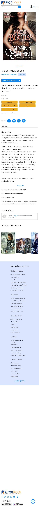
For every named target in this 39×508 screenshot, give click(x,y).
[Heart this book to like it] (17, 66)
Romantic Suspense (16, 309)
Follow (22, 74)
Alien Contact (14, 363)
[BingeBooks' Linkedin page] (11, 497)
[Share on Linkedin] (19, 121)
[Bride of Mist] (8, 241)
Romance (14, 295)
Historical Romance (16, 303)
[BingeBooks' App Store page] (6, 504)
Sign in (35, 7)
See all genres (19, 381)
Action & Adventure (16, 319)
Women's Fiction (15, 332)
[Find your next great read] (11, 3)
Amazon (9, 102)
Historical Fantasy (16, 347)
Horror (12, 324)
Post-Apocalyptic (15, 374)
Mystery (21, 271)
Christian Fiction (15, 322)
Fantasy (13, 337)
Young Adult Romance (17, 311)
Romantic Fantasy (16, 352)
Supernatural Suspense (17, 290)
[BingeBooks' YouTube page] (14, 497)
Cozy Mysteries (15, 277)
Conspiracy (14, 274)
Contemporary (15, 340)
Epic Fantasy (14, 344)
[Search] (19, 7)
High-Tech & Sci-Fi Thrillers (18, 282)
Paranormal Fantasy (16, 350)
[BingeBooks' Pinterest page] (17, 497)
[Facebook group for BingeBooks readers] (1, 497)
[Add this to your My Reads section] (19, 66)
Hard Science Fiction (16, 368)
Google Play (9, 109)
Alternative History (16, 365)
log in (16, 216)
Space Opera (14, 376)
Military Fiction (15, 327)
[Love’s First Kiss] (23, 241)
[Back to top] (33, 501)
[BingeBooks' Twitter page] (5, 497)
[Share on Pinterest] (24, 121)
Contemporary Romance (18, 298)
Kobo (27, 106)
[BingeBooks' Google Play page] (18, 504)
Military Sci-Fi (14, 371)
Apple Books (27, 102)
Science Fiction (16, 360)
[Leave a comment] (22, 66)
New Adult (22, 355)
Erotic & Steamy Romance (18, 301)
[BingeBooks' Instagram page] (8, 497)
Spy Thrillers (21, 274)
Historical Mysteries (16, 285)
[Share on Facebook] (9, 121)
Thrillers (13, 271)
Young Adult (14, 330)
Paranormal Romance (17, 306)
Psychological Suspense (17, 288)
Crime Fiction (14, 280)
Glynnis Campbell (9, 74)
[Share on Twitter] (14, 121)
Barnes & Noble (9, 106)
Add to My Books (9, 80)
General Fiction (16, 316)
